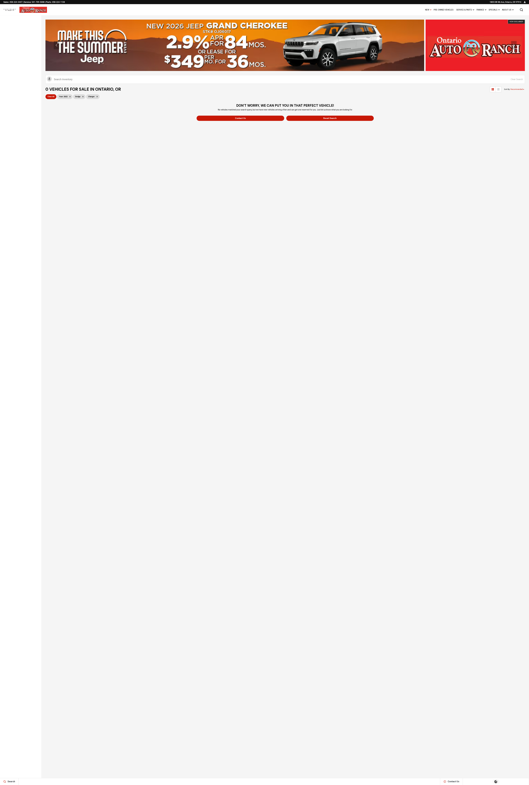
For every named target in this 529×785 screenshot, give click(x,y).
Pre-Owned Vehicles (444, 10)
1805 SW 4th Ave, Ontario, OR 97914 (505, 2)
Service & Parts (464, 10)
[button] (521, 9)
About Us (506, 10)
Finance (480, 10)
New (427, 10)
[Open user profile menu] (525, 2)
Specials (493, 10)
